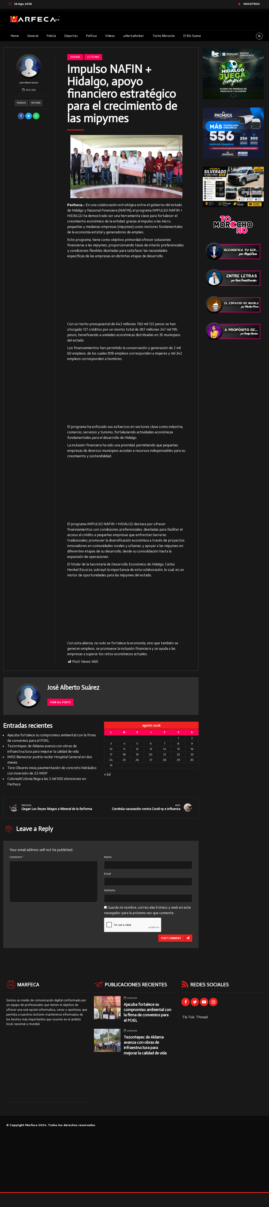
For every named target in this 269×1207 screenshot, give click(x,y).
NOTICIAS (35, 102)
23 (192, 754)
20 (150, 754)
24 (111, 759)
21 (164, 754)
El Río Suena (192, 36)
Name (108, 857)
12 (137, 749)
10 (110, 749)
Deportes (71, 36)
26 (137, 759)
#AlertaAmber (133, 36)
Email (107, 873)
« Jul (107, 774)
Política (91, 36)
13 (151, 749)
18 (124, 754)
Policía (51, 36)
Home (15, 36)
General (32, 36)
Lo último (93, 56)
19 (137, 754)
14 (164, 749)
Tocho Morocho (163, 36)
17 (111, 754)
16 (192, 749)
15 (178, 749)
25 (124, 759)
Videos (110, 36)
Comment (16, 857)
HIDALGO (21, 102)
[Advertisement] (126, 290)
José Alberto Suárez (28, 82)
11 (124, 749)
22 (178, 754)
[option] (126, 166)
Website (109, 890)
